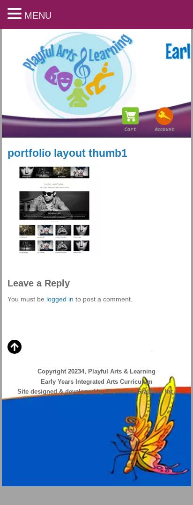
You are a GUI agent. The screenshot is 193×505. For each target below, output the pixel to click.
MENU (38, 15)
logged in (60, 299)
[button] (15, 14)
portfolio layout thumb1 (67, 153)
